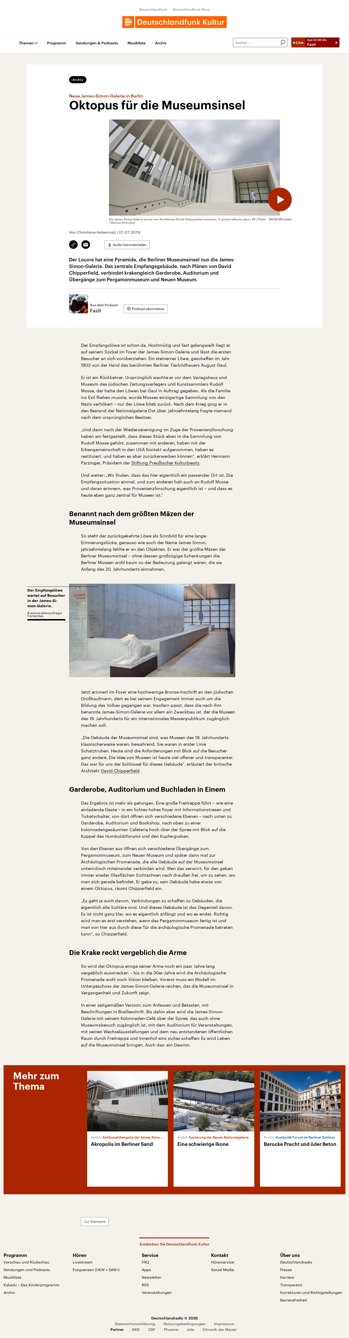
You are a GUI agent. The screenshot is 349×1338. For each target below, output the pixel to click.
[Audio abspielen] (280, 199)
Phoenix (171, 1329)
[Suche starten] (282, 42)
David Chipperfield (120, 770)
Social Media (222, 1269)
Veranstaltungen (157, 1292)
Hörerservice (222, 1262)
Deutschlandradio (296, 1262)
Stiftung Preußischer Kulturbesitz (165, 462)
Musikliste (136, 43)
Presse (286, 1269)
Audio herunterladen (129, 245)
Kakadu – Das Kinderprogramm (31, 1284)
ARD (136, 1329)
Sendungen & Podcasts (97, 43)
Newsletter (151, 1277)
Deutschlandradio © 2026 (174, 1318)
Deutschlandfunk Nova (191, 9)
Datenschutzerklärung (135, 1323)
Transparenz (291, 1284)
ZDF (151, 1329)
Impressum (224, 1323)
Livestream (83, 1262)
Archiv (161, 43)
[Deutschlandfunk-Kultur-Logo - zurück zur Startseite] (174, 22)
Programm (56, 43)
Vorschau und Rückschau (26, 1262)
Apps (146, 1269)
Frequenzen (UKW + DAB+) (96, 1269)
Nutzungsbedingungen (184, 1323)
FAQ (145, 1262)
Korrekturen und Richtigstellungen (311, 1292)
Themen (26, 43)
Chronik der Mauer (219, 1329)
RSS (145, 1284)
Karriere (287, 1277)
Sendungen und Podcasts (27, 1269)
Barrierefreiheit (293, 1300)
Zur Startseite (94, 1221)
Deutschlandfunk (153, 9)
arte (190, 1329)
